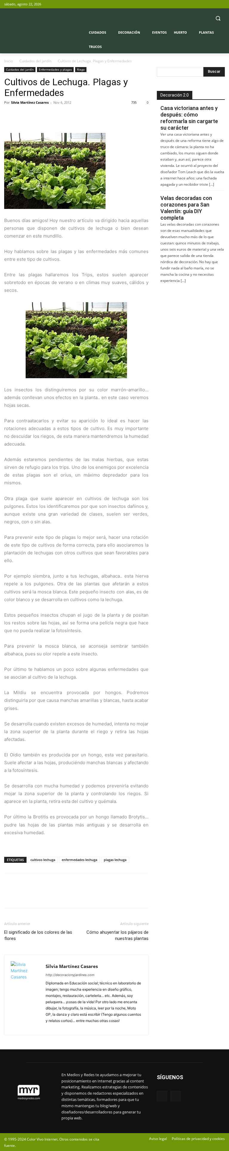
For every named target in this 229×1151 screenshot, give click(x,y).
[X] (221, 4)
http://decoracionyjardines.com (70, 975)
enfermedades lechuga (79, 859)
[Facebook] (213, 4)
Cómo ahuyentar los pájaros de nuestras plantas (117, 935)
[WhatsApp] (51, 116)
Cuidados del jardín (35, 60)
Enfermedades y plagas (55, 69)
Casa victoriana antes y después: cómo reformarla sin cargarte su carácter (189, 118)
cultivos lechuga (42, 859)
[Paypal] (51, 1027)
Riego (81, 69)
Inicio (8, 60)
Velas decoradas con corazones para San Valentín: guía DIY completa (186, 208)
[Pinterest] (38, 116)
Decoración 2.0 (174, 95)
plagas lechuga (115, 859)
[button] (218, 18)
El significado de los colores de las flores (38, 935)
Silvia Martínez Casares (30, 102)
